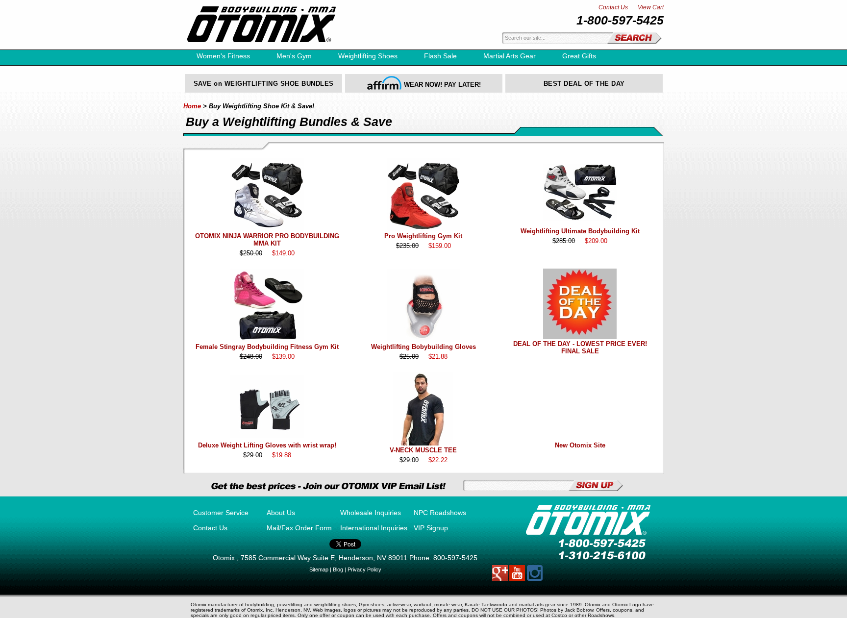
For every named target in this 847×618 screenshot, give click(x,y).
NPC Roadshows (440, 513)
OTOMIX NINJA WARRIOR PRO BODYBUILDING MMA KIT (267, 239)
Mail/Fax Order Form (299, 528)
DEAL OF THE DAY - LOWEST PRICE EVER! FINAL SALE (580, 347)
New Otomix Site (580, 445)
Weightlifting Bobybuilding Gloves (423, 346)
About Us (281, 513)
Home (192, 106)
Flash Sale (440, 56)
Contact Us (613, 7)
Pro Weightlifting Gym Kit (423, 236)
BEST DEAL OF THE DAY (584, 83)
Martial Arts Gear (509, 56)
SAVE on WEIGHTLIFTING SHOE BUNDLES (264, 83)
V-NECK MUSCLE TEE (423, 450)
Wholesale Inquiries (370, 513)
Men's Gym (294, 56)
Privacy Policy (364, 569)
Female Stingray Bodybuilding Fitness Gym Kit (267, 346)
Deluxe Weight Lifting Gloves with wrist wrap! (267, 445)
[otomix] (261, 47)
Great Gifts (579, 56)
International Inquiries (373, 528)
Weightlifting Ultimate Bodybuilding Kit (580, 231)
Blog (338, 569)
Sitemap (318, 569)
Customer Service (221, 513)
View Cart (651, 7)
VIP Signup (431, 528)
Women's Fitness (223, 56)
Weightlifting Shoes (368, 56)
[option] (263, 83)
